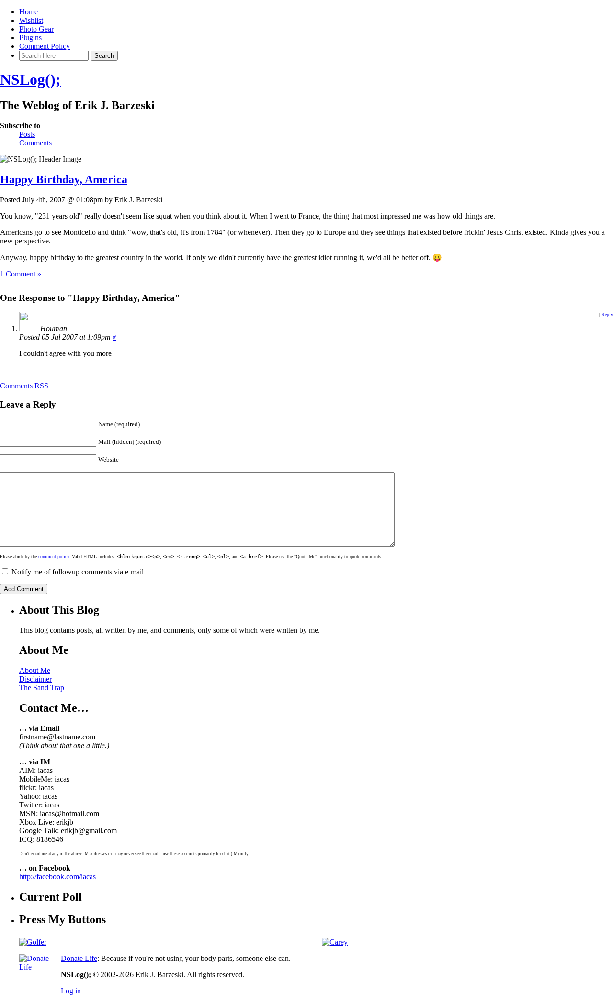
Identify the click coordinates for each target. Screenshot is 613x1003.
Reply (607, 314)
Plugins (30, 37)
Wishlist (31, 20)
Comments (35, 143)
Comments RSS (24, 386)
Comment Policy (44, 46)
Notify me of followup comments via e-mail (77, 572)
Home (28, 12)
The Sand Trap (41, 687)
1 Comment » (20, 274)
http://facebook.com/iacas (57, 876)
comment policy (53, 556)
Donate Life (79, 958)
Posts (27, 134)
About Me (34, 670)
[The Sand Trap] (32, 942)
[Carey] (335, 942)
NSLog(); (30, 79)
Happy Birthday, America (63, 179)
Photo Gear (36, 29)
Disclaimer (35, 679)
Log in (71, 991)
